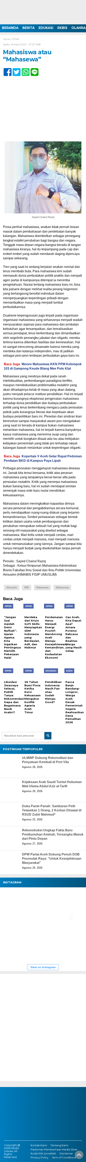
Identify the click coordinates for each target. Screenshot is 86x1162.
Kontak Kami (39, 1145)
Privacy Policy (39, 1157)
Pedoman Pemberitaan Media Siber (54, 1149)
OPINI (15, 38)
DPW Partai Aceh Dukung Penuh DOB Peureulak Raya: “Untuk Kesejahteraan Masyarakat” (51, 858)
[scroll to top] (79, 1156)
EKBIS (62, 28)
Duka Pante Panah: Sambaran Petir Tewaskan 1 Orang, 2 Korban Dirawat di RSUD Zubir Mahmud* (51, 810)
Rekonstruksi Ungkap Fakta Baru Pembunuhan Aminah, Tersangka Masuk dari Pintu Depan (52, 834)
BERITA (28, 28)
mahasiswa (62, 587)
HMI (26, 587)
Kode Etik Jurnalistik (43, 1153)
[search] (47, 735)
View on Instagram (43, 967)
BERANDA (10, 28)
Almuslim (11, 587)
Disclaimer (66, 1153)
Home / (7, 38)
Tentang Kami (59, 1145)
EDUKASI (46, 28)
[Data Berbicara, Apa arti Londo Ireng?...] (38, 901)
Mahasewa (42, 587)
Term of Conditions (64, 1157)
